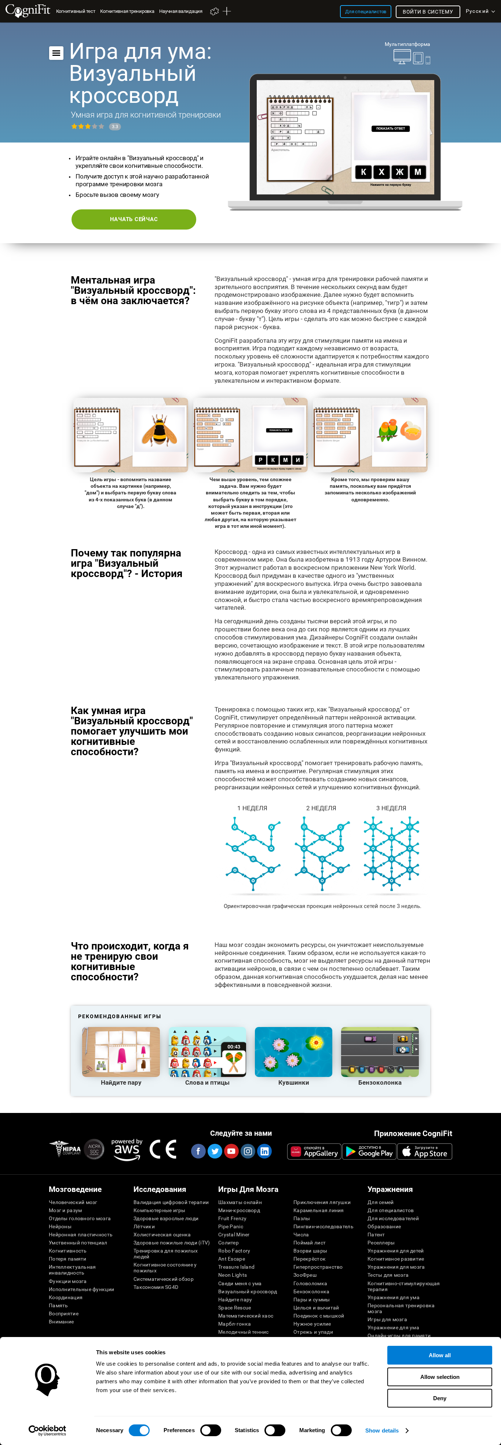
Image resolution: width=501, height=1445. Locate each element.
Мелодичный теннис (243, 1332)
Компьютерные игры (160, 1210)
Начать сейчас (134, 219)
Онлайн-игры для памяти (399, 1335)
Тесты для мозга (388, 1275)
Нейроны (60, 1226)
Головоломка (310, 1283)
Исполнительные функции (81, 1289)
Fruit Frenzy (232, 1218)
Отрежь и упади (313, 1332)
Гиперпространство (318, 1267)
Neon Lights (232, 1275)
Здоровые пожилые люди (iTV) (172, 1243)
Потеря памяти (68, 1259)
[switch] (210, 1430)
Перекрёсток (309, 1259)
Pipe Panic (230, 1226)
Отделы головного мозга (80, 1218)
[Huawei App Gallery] (314, 1151)
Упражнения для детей (395, 1251)
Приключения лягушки (322, 1202)
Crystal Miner (234, 1234)
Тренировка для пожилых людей (166, 1254)
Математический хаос (245, 1316)
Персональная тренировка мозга (401, 1308)
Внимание (61, 1322)
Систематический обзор (164, 1279)
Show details (382, 1430)
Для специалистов (390, 1210)
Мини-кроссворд (239, 1210)
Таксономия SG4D (156, 1287)
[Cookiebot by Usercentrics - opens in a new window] (47, 1430)
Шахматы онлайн (240, 1202)
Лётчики (144, 1226)
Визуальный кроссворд (247, 1291)
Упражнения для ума (393, 1297)
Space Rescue (234, 1308)
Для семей (380, 1202)
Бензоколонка (311, 1291)
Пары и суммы (311, 1299)
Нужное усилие (312, 1324)
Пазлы (301, 1218)
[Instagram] (247, 1151)
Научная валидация (180, 11)
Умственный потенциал (78, 1243)
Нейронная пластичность (81, 1234)
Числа (301, 1234)
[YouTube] (231, 1151)
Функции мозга (68, 1281)
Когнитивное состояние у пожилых (165, 1267)
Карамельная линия (318, 1210)
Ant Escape (231, 1259)
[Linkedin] (264, 1151)
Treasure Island (236, 1267)
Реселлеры (381, 1243)
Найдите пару (235, 1299)
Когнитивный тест (75, 11)
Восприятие (63, 1313)
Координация (66, 1297)
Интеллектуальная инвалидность (72, 1270)
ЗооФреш (305, 1275)
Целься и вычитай (316, 1308)
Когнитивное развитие (395, 1259)
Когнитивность (68, 1251)
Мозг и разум (65, 1210)
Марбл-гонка (234, 1324)
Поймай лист (309, 1243)
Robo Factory (234, 1251)
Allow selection (440, 1377)
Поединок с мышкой (318, 1316)
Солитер (228, 1243)
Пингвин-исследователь (323, 1226)
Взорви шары (310, 1251)
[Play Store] (369, 1151)
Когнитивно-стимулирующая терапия (403, 1286)
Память (58, 1305)
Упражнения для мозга (396, 1267)
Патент (376, 1234)
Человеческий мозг (73, 1202)
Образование (384, 1226)
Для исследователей (393, 1218)
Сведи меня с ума (240, 1283)
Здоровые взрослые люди (166, 1218)
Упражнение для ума (393, 1327)
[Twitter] (214, 1151)
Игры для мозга (387, 1319)
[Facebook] (198, 1151)
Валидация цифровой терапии (171, 1202)
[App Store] (424, 1151)
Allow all (440, 1355)
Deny (439, 1398)
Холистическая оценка (162, 1234)
